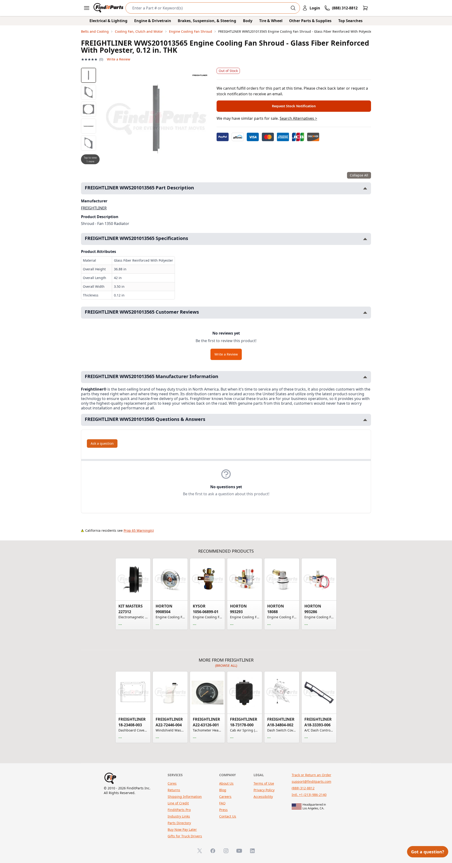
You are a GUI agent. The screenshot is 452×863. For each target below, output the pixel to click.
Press (223, 809)
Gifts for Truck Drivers (185, 836)
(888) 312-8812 (303, 788)
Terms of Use (264, 783)
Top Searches (350, 20)
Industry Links (179, 816)
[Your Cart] (365, 8)
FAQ (222, 803)
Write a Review (118, 59)
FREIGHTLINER (94, 208)
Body (247, 20)
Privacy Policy (264, 790)
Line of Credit (178, 803)
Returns (174, 790)
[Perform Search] (293, 8)
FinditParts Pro (179, 809)
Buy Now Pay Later (182, 829)
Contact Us (227, 816)
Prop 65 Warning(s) (139, 530)
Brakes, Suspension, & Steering (207, 20)
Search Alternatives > (298, 118)
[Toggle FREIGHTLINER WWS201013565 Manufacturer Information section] (365, 377)
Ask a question (102, 443)
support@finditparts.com (311, 781)
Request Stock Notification (294, 106)
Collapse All (359, 175)
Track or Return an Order (311, 775)
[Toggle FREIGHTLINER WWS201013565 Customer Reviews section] (365, 312)
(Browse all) (226, 665)
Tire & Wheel (270, 20)
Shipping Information (185, 796)
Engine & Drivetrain (152, 20)
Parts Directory (179, 823)
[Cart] (365, 8)
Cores (172, 783)
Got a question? (427, 852)
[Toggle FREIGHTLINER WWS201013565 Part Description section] (365, 188)
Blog (222, 790)
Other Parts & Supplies (310, 20)
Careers (225, 796)
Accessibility (263, 796)
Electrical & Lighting (108, 20)
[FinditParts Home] (108, 8)
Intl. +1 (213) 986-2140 (309, 794)
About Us (226, 783)
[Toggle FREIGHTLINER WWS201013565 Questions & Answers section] (365, 420)
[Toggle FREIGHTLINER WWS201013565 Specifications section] (365, 239)
